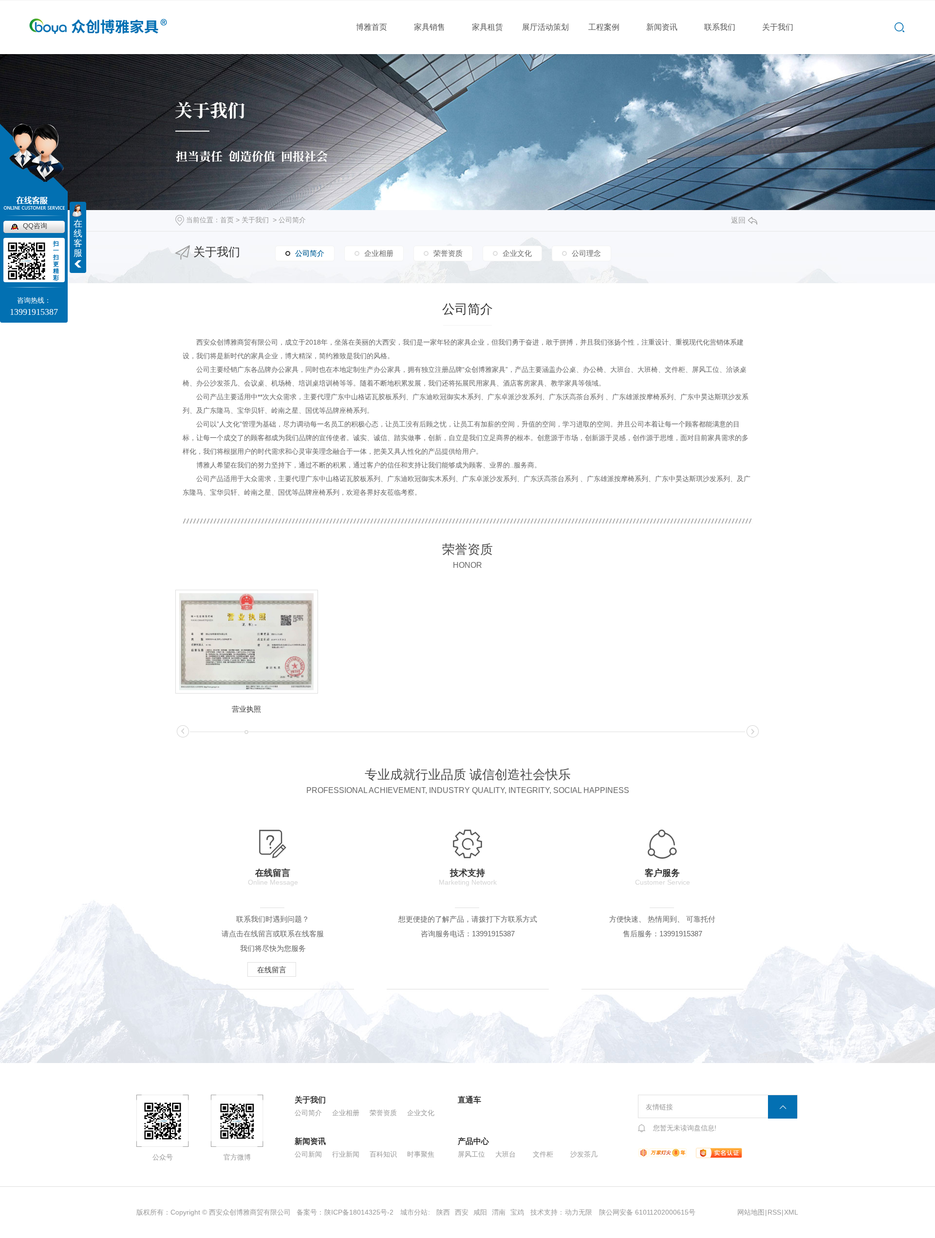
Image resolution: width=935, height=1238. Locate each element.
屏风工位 (471, 1154)
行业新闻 (345, 1154)
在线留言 (271, 970)
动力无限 (578, 1212)
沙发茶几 (584, 1154)
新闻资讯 (661, 27)
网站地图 (751, 1212)
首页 (227, 220)
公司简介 (292, 220)
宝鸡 (517, 1212)
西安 (461, 1212)
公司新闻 (308, 1154)
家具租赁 (487, 27)
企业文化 (517, 253)
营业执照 (246, 709)
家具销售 (429, 27)
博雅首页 (371, 27)
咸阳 (480, 1212)
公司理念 (586, 253)
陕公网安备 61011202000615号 (647, 1212)
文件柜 (543, 1154)
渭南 (498, 1212)
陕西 (443, 1212)
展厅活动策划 (545, 27)
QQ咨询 (35, 226)
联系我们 (719, 27)
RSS (774, 1212)
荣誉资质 (448, 253)
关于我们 (777, 27)
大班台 (505, 1154)
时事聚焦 (420, 1154)
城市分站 (414, 1212)
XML (791, 1212)
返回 (738, 220)
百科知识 (383, 1154)
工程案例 (603, 27)
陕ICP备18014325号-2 (358, 1212)
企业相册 (378, 253)
